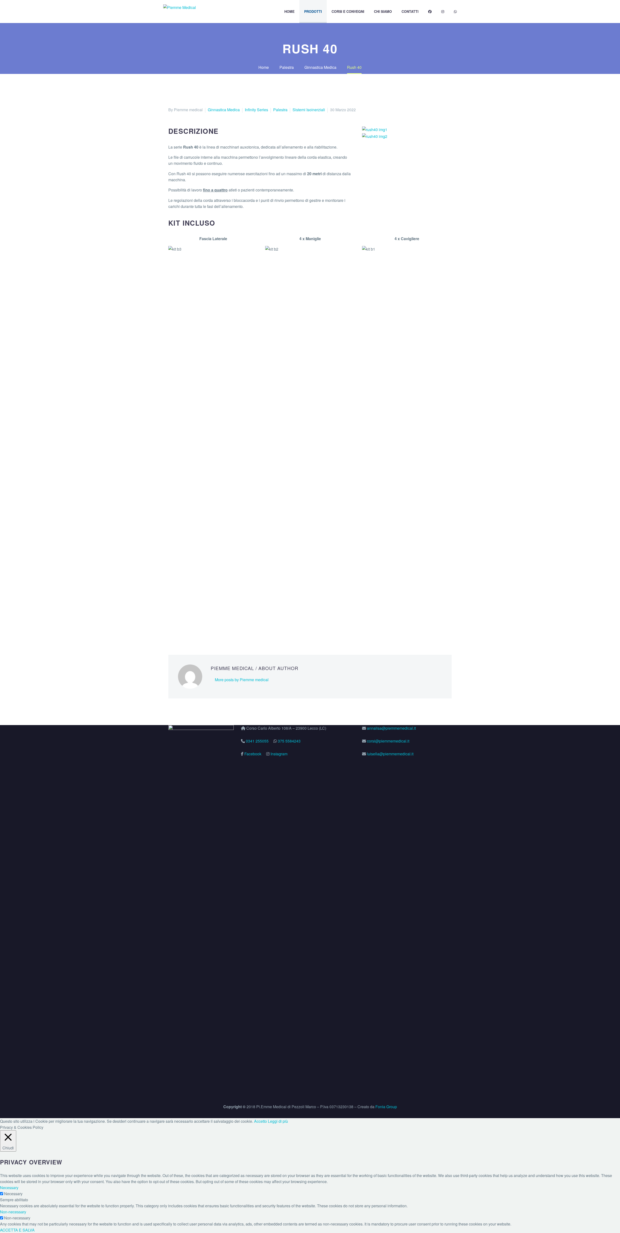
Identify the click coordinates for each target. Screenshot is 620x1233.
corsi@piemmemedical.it (387, 741)
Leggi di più (278, 1121)
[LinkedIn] (208, 630)
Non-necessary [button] (13, 1212)
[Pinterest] (193, 630)
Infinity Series (256, 109)
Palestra (280, 109)
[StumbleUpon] (215, 630)
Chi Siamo (383, 11)
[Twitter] (179, 630)
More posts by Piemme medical (242, 679)
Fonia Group (386, 1106)
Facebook (252, 754)
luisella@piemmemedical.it (389, 754)
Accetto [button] (260, 1121)
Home (289, 11)
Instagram (279, 754)
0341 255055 (257, 741)
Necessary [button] (9, 1187)
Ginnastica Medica (224, 109)
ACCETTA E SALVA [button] (17, 1230)
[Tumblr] (200, 630)
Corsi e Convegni (348, 11)
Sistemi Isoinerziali (309, 109)
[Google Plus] (186, 630)
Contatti (410, 11)
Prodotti (313, 11)
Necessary (13, 1193)
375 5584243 (289, 741)
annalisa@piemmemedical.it (391, 728)
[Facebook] (171, 630)
